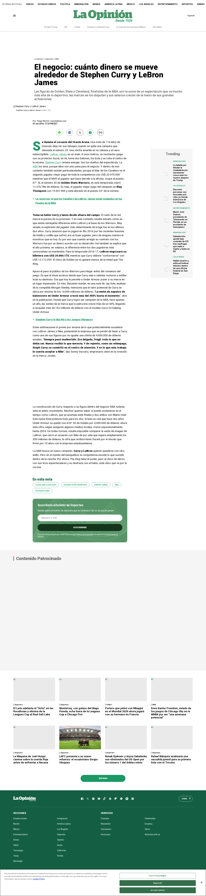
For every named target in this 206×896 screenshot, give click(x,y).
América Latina (113, 4)
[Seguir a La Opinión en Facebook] (82, 799)
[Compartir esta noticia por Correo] (90, 132)
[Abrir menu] (14, 15)
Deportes (187, 4)
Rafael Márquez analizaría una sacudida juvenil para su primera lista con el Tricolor (171, 759)
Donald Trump (50, 27)
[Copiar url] (100, 132)
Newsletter (106, 824)
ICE (65, 27)
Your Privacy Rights (157, 876)
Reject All (157, 883)
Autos (60, 845)
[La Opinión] (102, 15)
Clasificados (150, 818)
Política (65, 4)
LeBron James (58, 154)
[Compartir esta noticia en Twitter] (80, 132)
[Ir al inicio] (24, 799)
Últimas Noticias (12, 4)
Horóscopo (105, 834)
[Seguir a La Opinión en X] (88, 799)
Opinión (60, 840)
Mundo (96, 4)
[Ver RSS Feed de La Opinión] (132, 799)
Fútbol (77, 27)
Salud (15, 845)
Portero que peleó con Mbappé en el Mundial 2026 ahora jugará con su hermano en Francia (124, 711)
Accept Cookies (158, 890)
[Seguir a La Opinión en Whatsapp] (121, 799)
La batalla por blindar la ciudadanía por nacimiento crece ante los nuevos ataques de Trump (181, 173)
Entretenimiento (168, 4)
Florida (60, 856)
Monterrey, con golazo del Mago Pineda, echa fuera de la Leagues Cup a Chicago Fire (79, 711)
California (178, 257)
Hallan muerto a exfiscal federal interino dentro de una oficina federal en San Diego (181, 267)
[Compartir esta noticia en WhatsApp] (59, 132)
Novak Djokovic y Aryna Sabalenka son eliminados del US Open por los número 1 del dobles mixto (126, 759)
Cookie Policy (39, 879)
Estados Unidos (47, 4)
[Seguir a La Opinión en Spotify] (127, 799)
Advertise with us (152, 834)
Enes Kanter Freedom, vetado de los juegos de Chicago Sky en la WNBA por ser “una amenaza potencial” (171, 713)
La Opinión (38, 59)
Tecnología (18, 850)
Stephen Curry (53, 162)
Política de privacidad (84, 534)
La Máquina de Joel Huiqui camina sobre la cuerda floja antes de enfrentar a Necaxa (30, 759)
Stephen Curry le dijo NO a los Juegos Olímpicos (64, 319)
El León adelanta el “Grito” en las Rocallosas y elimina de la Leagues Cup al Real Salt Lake (33, 711)
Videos (30, 4)
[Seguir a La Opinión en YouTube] (99, 799)
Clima (147, 829)
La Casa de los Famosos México (131, 27)
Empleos (148, 824)
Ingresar (191, 15)
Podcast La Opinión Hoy (98, 27)
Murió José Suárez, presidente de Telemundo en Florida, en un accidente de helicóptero (180, 219)
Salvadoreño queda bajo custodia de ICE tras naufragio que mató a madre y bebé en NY (181, 244)
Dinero (16, 840)
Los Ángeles (146, 4)
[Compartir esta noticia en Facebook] (69, 132)
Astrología (17, 861)
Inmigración (81, 4)
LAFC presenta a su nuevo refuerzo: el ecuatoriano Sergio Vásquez (78, 759)
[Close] (201, 882)
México (131, 4)
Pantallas (157, 27)
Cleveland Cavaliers (45, 485)
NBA (57, 59)
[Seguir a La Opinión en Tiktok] (104, 799)
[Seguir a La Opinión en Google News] (110, 799)
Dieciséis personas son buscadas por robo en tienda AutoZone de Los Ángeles (180, 195)
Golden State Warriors (75, 485)
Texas (16, 856)
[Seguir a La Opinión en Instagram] (93, 799)
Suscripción (106, 829)
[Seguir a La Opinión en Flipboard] (116, 799)
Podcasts (105, 818)
